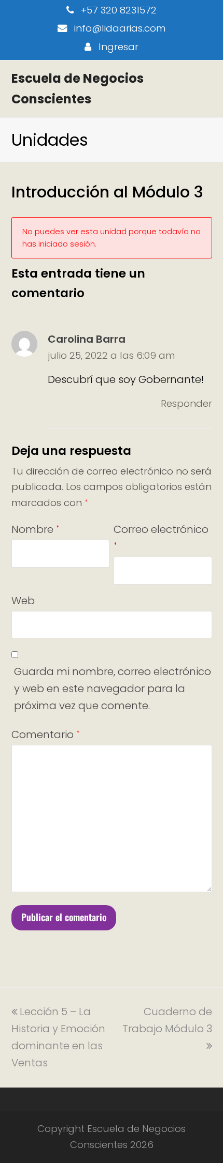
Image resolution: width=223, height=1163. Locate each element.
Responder (186, 403)
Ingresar (118, 46)
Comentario (45, 734)
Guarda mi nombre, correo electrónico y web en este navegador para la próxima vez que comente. (112, 688)
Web (23, 600)
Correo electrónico (161, 536)
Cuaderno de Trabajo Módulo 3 (167, 1020)
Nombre (35, 529)
